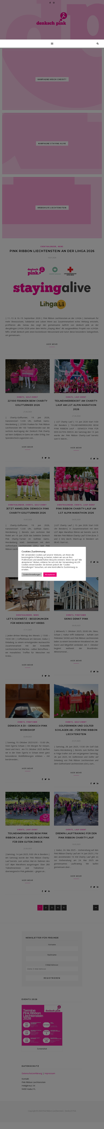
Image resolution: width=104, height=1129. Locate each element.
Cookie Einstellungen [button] (31, 574)
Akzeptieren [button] (50, 574)
